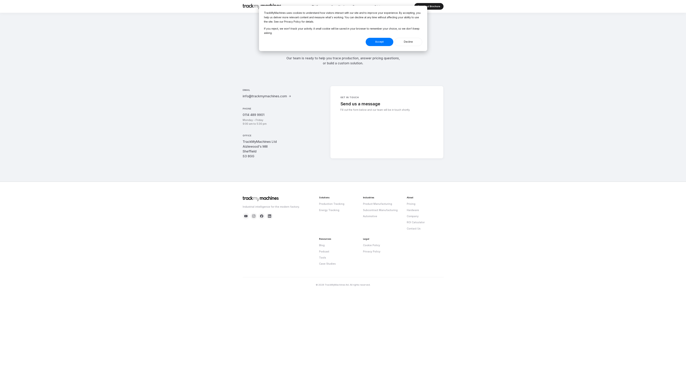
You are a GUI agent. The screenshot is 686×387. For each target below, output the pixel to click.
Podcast (324, 251)
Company (413, 216)
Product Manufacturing (377, 203)
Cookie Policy (371, 245)
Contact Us (414, 228)
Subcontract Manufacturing (380, 210)
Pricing (411, 203)
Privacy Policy (371, 251)
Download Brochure (429, 6)
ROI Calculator (416, 222)
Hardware (413, 210)
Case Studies (327, 263)
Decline (408, 41)
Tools (322, 257)
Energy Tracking (329, 210)
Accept (379, 41)
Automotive (370, 216)
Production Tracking (331, 203)
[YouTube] (246, 216)
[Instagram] (254, 216)
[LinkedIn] (269, 216)
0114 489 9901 (253, 115)
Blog (322, 245)
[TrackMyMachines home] (261, 198)
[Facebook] (261, 216)
